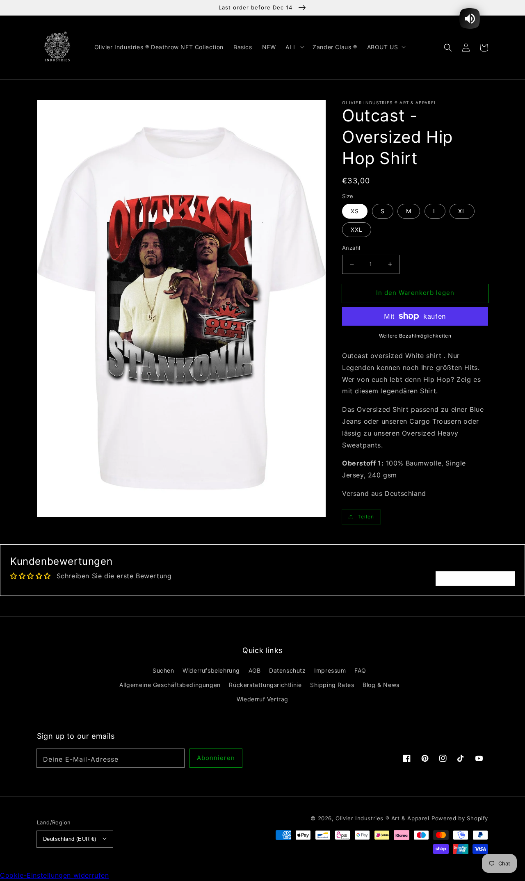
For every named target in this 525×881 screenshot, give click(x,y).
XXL (357, 229)
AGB (255, 670)
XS (355, 211)
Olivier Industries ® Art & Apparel (382, 818)
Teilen (366, 517)
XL (462, 211)
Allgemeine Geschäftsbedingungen (170, 684)
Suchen (163, 670)
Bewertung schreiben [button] (475, 578)
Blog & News (381, 684)
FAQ (360, 670)
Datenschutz (287, 670)
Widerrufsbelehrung (211, 670)
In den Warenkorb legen (415, 293)
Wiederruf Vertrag (262, 699)
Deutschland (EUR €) (69, 839)
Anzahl (351, 247)
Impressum (330, 670)
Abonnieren (216, 758)
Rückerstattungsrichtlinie (265, 684)
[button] (448, 47)
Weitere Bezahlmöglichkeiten (415, 336)
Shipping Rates (332, 684)
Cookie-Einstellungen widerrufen (54, 875)
